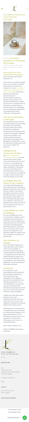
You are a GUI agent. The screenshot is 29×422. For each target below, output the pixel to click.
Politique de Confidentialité (10, 372)
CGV (2, 368)
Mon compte (5, 392)
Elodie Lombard (17, 67)
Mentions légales (6, 374)
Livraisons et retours (7, 378)
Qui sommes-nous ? (8, 390)
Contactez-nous (6, 370)
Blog (2, 381)
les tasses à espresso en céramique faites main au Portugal (14, 90)
